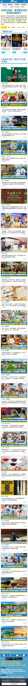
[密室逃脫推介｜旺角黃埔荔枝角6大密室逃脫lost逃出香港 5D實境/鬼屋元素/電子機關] (14, 414)
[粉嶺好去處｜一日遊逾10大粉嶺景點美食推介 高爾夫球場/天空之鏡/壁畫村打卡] (14, 584)
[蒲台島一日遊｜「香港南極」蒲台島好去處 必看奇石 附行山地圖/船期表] (14, 609)
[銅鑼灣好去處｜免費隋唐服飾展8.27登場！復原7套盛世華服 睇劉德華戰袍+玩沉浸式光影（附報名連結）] (14, 196)
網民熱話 (3, 669)
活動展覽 (3, 662)
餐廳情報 (12, 665)
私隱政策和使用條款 (14, 681)
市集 (7, 662)
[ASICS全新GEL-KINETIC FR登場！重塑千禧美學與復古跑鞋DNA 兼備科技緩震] (14, 536)
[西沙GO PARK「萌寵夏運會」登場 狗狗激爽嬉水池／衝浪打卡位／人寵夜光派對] (14, 317)
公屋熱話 (12, 7)
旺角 (9, 27)
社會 (8, 665)
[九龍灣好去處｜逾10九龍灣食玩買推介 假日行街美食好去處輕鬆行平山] (14, 560)
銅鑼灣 (13, 27)
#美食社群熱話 (20, 677)
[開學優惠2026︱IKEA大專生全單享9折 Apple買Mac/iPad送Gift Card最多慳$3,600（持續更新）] (14, 439)
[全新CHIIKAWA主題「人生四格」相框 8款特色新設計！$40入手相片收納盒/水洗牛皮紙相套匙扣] (14, 293)
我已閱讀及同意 (14, 684)
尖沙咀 (18, 27)
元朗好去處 (11, 663)
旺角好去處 (3, 665)
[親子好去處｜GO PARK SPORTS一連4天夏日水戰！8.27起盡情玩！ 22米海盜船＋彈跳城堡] (14, 366)
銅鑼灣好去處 (4, 663)
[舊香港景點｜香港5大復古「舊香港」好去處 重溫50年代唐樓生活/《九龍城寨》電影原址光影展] (14, 269)
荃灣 (23, 27)
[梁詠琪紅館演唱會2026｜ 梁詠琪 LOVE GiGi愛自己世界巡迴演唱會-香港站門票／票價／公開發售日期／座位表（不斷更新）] (14, 74)
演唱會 (4, 4)
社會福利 (23, 665)
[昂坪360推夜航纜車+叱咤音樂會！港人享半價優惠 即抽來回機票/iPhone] (14, 123)
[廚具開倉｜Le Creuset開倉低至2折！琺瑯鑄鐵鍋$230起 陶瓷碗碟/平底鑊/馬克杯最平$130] (14, 463)
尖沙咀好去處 (15, 662)
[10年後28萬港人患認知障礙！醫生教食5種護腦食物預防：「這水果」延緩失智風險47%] (14, 99)
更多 (26, 31)
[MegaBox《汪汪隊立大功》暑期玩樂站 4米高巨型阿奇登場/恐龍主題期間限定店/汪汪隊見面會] (14, 390)
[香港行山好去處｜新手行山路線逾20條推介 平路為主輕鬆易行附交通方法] (14, 633)
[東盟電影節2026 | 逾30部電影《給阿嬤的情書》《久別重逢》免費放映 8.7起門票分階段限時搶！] (14, 171)
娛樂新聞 (17, 7)
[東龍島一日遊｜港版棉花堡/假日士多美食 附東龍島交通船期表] (14, 147)
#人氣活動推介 (12, 677)
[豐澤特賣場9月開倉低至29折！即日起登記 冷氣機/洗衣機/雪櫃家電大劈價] (14, 244)
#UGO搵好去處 (4, 677)
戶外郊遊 (18, 665)
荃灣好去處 (18, 663)
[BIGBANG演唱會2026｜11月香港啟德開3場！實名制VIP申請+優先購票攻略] (14, 487)
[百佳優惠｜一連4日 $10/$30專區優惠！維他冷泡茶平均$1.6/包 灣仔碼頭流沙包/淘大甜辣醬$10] (14, 220)
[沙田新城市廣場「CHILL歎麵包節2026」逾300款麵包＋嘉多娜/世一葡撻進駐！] (14, 342)
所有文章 (4, 27)
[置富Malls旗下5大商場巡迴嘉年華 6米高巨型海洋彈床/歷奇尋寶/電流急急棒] (14, 512)
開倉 (10, 662)
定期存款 (22, 7)
